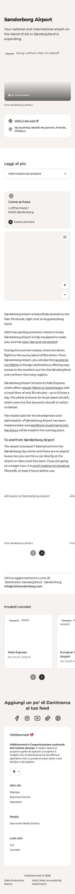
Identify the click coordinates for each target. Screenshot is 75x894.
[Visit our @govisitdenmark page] (48, 718)
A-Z (12, 845)
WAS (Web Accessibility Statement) (47, 882)
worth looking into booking (50, 466)
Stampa (15, 792)
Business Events (20, 797)
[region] (37, 266)
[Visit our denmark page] (17, 718)
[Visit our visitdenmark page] (37, 718)
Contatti (15, 849)
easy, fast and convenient (39, 342)
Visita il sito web (25, 121)
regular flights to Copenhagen (42, 387)
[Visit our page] (27, 718)
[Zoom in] (65, 285)
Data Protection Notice (14, 882)
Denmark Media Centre (25, 823)
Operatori (16, 801)
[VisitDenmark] (22, 735)
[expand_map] (65, 237)
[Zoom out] (65, 295)
